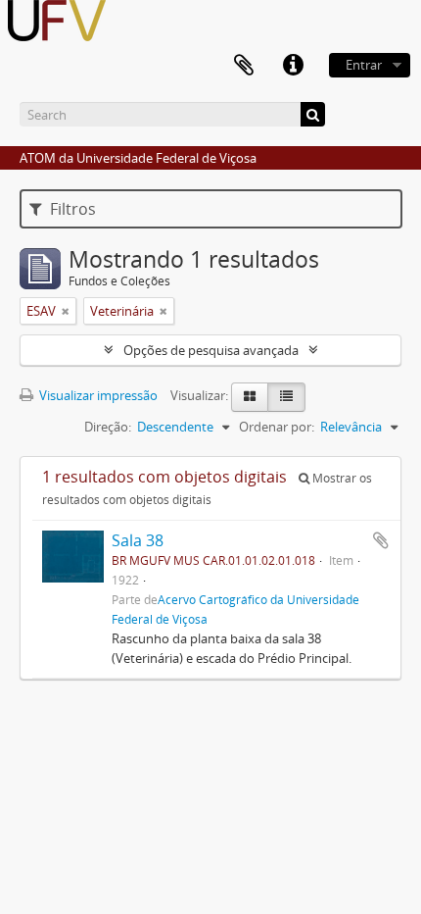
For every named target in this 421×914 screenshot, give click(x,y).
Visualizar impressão (97, 395)
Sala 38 (138, 540)
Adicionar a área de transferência (381, 540)
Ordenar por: (276, 426)
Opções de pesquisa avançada (211, 350)
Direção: (107, 426)
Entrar (364, 65)
